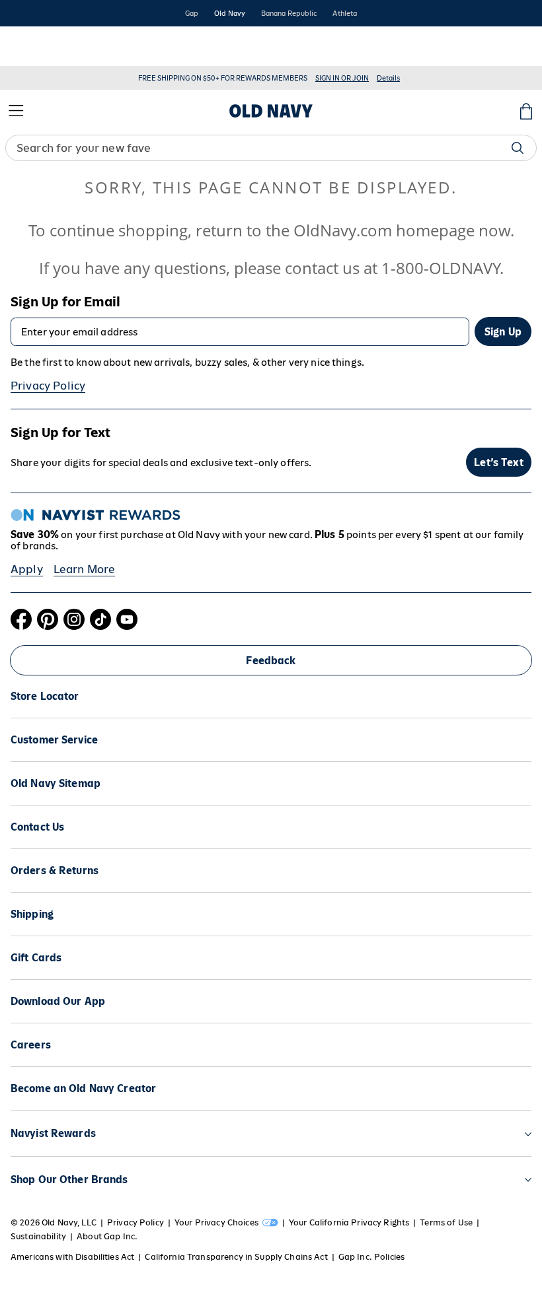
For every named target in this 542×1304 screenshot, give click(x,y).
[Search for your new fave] (517, 148)
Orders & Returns (54, 870)
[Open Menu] (16, 111)
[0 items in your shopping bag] (526, 111)
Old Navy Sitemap (55, 783)
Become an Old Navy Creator (83, 1088)
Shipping (32, 914)
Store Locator (45, 696)
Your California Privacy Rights (349, 1222)
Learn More (85, 569)
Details (388, 78)
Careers (31, 1044)
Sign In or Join (342, 78)
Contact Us (37, 827)
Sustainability (38, 1236)
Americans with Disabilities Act (72, 1257)
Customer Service (54, 739)
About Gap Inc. (107, 1236)
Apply (27, 569)
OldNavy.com (342, 230)
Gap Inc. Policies (371, 1257)
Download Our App (58, 1001)
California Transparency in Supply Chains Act (236, 1257)
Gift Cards (36, 957)
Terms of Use (446, 1222)
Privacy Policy (48, 385)
